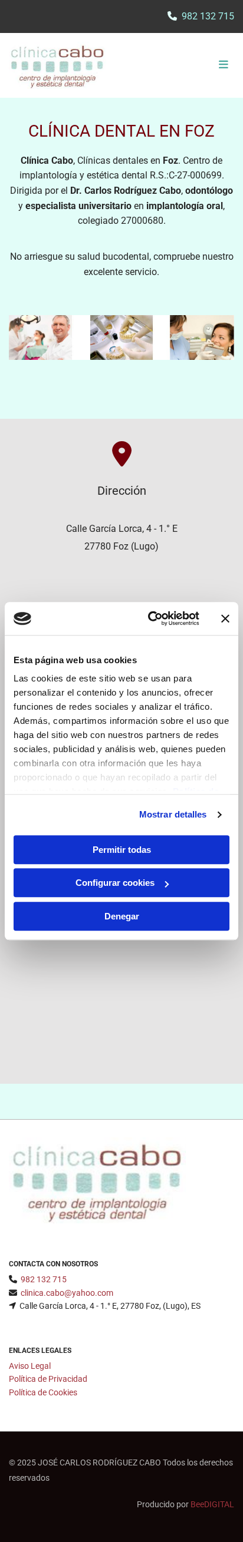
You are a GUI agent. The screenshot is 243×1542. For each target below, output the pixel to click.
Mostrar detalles (173, 814)
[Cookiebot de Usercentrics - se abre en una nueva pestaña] (150, 618)
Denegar (121, 916)
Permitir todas (122, 850)
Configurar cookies (115, 883)
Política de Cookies (43, 1392)
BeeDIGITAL (212, 1504)
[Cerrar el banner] (225, 618)
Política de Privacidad (48, 1379)
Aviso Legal (30, 1366)
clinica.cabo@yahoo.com (67, 1293)
